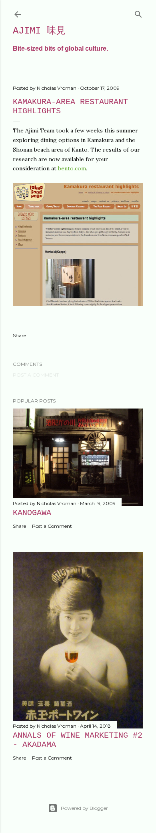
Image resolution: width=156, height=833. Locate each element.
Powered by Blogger (84, 808)
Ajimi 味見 (39, 31)
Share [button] (19, 335)
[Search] (138, 12)
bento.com (72, 168)
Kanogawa (32, 512)
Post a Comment (36, 375)
